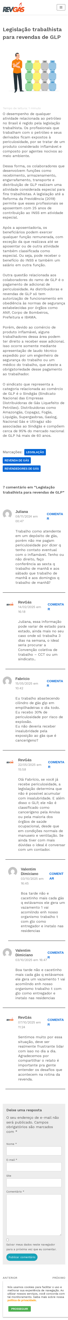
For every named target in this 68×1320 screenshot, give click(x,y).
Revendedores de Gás (22, 468)
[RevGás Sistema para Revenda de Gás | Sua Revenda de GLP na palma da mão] (13, 7)
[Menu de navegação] (61, 7)
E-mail (11, 1160)
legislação (35, 452)
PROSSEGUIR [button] (19, 1308)
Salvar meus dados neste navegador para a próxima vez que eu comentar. (31, 1247)
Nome (11, 1144)
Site (8, 1175)
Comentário (15, 1191)
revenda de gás (17, 460)
